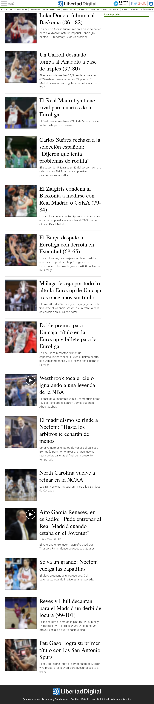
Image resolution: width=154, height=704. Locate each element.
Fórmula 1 (84, 9)
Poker (124, 9)
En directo (114, 9)
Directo (123, 3)
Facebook (131, 3)
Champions (35, 9)
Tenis (65, 9)
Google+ (140, 3)
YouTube (144, 3)
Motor (73, 9)
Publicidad (103, 699)
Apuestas (134, 9)
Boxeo (104, 9)
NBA (58, 9)
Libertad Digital (77, 3)
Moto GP (95, 9)
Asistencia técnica (120, 699)
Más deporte (147, 9)
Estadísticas (88, 699)
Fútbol (4, 9)
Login (151, 4)
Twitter (135, 3)
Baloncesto (48, 9)
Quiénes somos (31, 699)
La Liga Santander (18, 9)
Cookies (75, 699)
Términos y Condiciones (55, 699)
